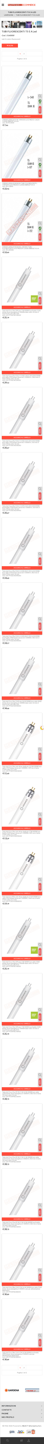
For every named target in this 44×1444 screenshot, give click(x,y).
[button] (7, 1440)
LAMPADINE (8, 15)
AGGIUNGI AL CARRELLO (22, 116)
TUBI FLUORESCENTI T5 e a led (28, 15)
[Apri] (3, 4)
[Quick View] (40, 96)
